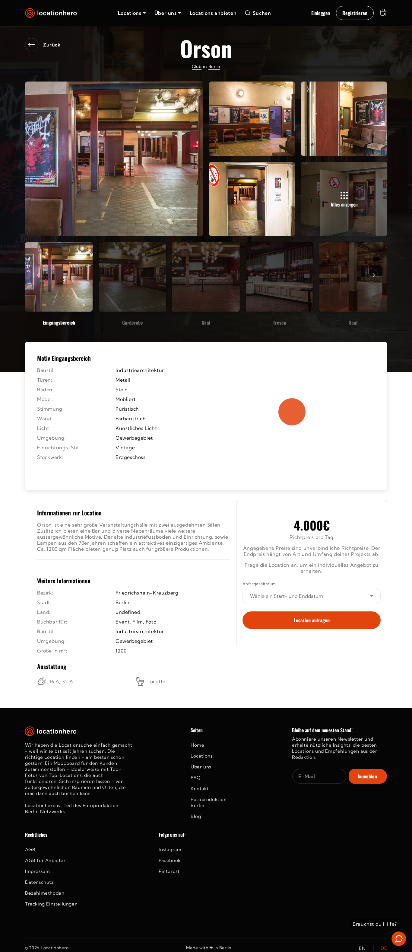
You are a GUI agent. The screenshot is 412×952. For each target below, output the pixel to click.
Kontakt (200, 788)
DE (384, 948)
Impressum (37, 871)
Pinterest (169, 871)
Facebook (170, 860)
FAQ (196, 778)
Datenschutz (39, 882)
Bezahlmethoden (44, 893)
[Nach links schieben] (40, 275)
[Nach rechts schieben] (371, 275)
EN (362, 948)
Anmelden (367, 776)
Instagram (170, 849)
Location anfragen (312, 620)
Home (197, 745)
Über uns (201, 767)
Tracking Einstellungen (51, 904)
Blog (196, 816)
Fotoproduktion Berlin (209, 802)
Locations (201, 756)
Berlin (214, 66)
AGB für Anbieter (45, 860)
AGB (30, 849)
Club (196, 66)
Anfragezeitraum (259, 583)
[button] (132, 13)
